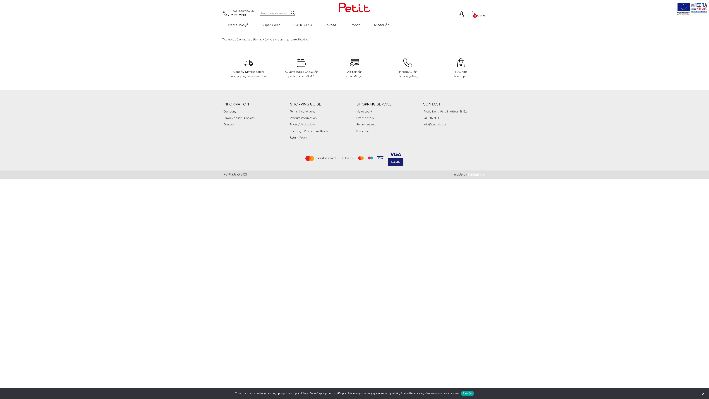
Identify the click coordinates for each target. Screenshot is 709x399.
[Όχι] (703, 393)
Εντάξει (467, 393)
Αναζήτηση (292, 13)
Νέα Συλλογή (238, 25)
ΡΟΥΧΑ (331, 25)
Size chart (362, 131)
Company (229, 111)
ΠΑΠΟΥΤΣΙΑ (303, 25)
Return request (366, 124)
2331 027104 (238, 15)
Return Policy (298, 137)
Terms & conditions (302, 111)
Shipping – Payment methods (309, 131)
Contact (228, 124)
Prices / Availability (302, 124)
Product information (303, 118)
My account (364, 111)
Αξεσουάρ (382, 25)
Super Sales (271, 25)
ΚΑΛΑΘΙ (481, 15)
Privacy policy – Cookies (239, 118)
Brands (355, 25)
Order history (365, 118)
